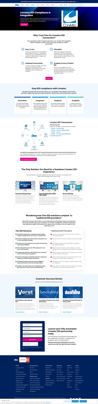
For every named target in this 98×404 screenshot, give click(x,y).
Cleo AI (38, 4)
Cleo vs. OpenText (60, 372)
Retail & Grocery (48, 374)
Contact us (80, 4)
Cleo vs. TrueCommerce (61, 378)
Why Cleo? (42, 4)
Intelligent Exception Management (22, 384)
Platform (22, 4)
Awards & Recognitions (79, 380)
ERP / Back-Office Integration (35, 384)
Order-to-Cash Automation (34, 380)
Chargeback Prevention (20, 389)
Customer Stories (70, 372)
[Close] (96, 401)
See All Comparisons (60, 380)
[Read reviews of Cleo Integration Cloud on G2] (24, 359)
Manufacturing (48, 367)
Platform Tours (70, 380)
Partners (47, 4)
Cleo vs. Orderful (60, 374)
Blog (68, 369)
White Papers (69, 387)
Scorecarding (18, 391)
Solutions (27, 4)
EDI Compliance (33, 391)
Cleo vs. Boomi (59, 367)
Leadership (77, 369)
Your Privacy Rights (67, 401)
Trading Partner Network (20, 376)
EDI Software (32, 367)
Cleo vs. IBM (59, 369)
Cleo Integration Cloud (20, 367)
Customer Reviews (78, 376)
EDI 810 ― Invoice (55, 132)
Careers (76, 374)
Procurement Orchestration (21, 387)
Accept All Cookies (83, 401)
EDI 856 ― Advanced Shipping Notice (60, 130)
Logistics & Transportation (50, 369)
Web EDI (31, 372)
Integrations (33, 4)
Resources (52, 4)
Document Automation (20, 378)
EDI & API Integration (33, 369)
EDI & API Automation (20, 372)
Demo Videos (69, 376)
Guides (68, 378)
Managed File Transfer (34, 374)
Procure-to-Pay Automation (35, 382)
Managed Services (19, 380)
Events (76, 384)
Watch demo (73, 4)
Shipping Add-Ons (48, 384)
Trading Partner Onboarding (21, 374)
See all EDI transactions (55, 135)
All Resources (69, 367)
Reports (68, 382)
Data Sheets (69, 374)
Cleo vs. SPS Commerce (61, 376)
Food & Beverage (48, 372)
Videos (68, 384)
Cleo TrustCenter (78, 382)
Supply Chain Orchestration (35, 378)
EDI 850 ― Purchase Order (57, 128)
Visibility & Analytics (19, 382)
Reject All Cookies (75, 401)
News (76, 387)
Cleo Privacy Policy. (25, 348)
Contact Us (77, 389)
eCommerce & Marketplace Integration (37, 387)
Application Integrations (49, 382)
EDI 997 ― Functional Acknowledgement (61, 133)
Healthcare (47, 376)
